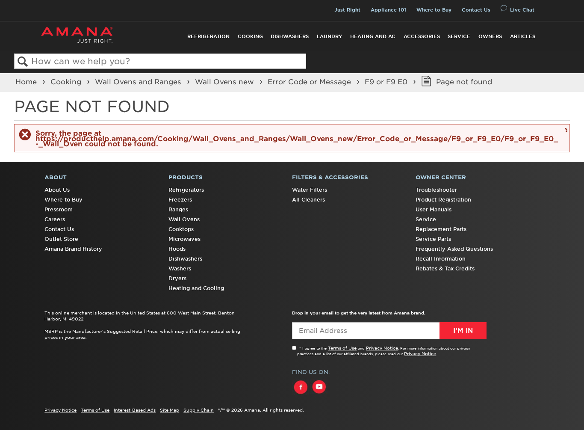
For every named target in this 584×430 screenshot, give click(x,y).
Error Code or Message (310, 81)
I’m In (463, 331)
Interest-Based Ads (135, 409)
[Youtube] (318, 394)
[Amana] (76, 35)
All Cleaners (308, 199)
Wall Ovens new (225, 81)
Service (459, 36)
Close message (565, 129)
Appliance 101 (388, 10)
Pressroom (58, 209)
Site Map (169, 409)
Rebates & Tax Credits (445, 268)
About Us (57, 190)
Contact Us (476, 10)
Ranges (178, 209)
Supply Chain (198, 409)
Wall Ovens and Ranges (139, 81)
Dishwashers (290, 36)
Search (23, 61)
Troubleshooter (436, 190)
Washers (179, 268)
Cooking (250, 36)
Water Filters (309, 190)
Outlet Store (61, 239)
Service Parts (433, 239)
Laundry (329, 36)
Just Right (347, 10)
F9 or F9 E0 (387, 81)
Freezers (180, 199)
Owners (490, 36)
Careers (54, 219)
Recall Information (441, 258)
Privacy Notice (382, 347)
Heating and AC (372, 36)
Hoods (177, 249)
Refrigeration (208, 36)
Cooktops (181, 229)
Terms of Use (342, 347)
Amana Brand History (73, 249)
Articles (522, 36)
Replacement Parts (441, 229)
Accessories (422, 36)
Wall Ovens (184, 219)
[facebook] (301, 394)
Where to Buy (433, 10)
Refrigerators (186, 190)
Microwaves (184, 239)
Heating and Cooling (196, 288)
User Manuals (433, 209)
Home (27, 81)
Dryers (177, 278)
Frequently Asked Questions (454, 249)
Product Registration (443, 199)
